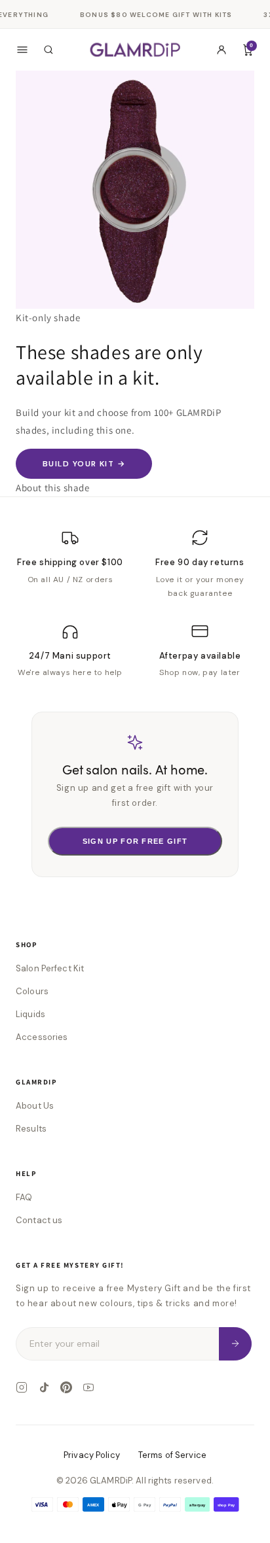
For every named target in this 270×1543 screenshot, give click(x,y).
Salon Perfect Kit (50, 968)
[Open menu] (22, 49)
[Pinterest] (66, 1387)
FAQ (24, 1197)
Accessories (42, 1037)
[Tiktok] (44, 1387)
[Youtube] (88, 1387)
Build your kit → (84, 464)
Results (31, 1128)
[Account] (221, 49)
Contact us (39, 1220)
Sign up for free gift (135, 841)
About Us (35, 1105)
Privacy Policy (92, 1455)
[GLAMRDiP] (135, 49)
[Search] (48, 49)
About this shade (53, 487)
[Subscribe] (235, 1344)
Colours (32, 991)
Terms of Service (172, 1455)
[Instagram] (22, 1387)
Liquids (30, 1014)
